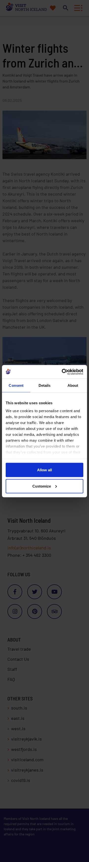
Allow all (44, 470)
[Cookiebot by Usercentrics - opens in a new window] (62, 372)
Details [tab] (45, 385)
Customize (41, 486)
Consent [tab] (16, 385)
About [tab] (72, 385)
